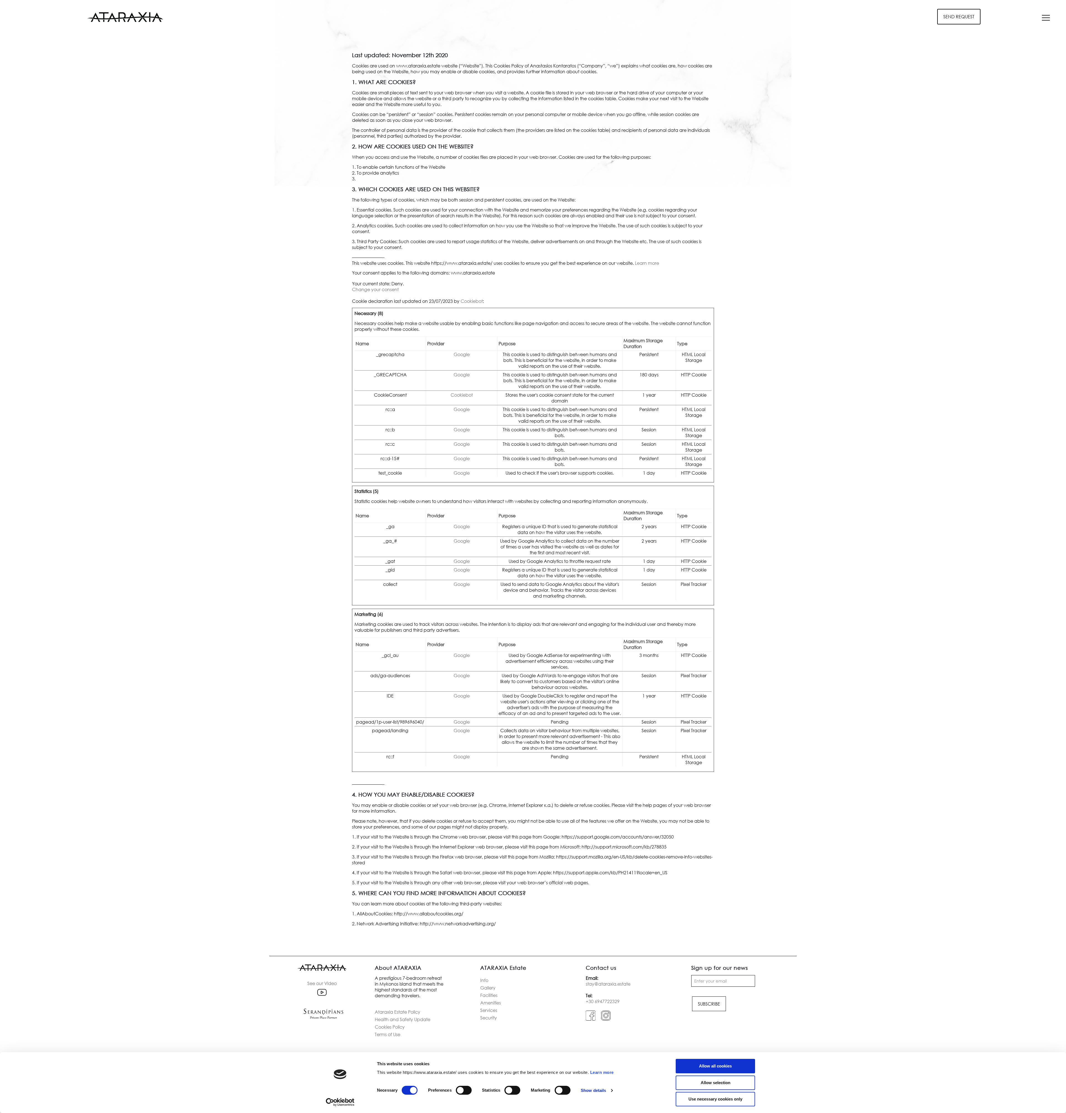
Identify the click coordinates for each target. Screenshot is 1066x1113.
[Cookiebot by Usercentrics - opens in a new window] (340, 1102)
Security (488, 1018)
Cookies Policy (390, 1027)
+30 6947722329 (603, 1001)
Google (462, 354)
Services (488, 1010)
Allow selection (715, 1082)
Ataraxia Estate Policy (397, 1012)
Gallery (488, 988)
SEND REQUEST (958, 16)
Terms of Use (387, 1034)
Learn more (602, 1072)
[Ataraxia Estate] (125, 16)
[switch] (464, 1090)
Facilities (488, 995)
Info (484, 980)
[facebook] (590, 1019)
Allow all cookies (715, 1066)
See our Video (322, 983)
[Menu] (1046, 17)
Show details (593, 1090)
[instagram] (606, 1019)
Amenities (490, 1003)
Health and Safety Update (402, 1019)
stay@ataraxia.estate (608, 984)
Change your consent (375, 289)
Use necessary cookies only (715, 1099)
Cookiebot (472, 301)
